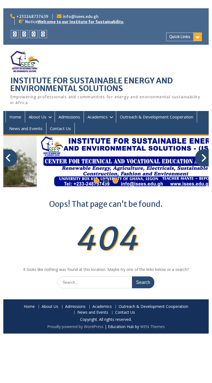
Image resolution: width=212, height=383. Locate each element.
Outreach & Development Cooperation (156, 117)
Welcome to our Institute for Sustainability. (81, 21)
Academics (98, 117)
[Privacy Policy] (15, 34)
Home (15, 117)
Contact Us (60, 128)
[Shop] (43, 34)
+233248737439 (32, 16)
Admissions (69, 117)
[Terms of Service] (34, 34)
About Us (37, 117)
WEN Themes (152, 326)
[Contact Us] (24, 34)
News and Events (26, 128)
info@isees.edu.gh (81, 16)
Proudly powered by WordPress (75, 326)
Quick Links (179, 36)
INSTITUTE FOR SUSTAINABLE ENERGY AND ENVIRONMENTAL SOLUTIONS (91, 84)
